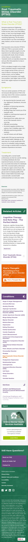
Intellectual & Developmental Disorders (12, 337)
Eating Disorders (8, 327)
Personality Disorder (9, 351)
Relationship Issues (9, 362)
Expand (5, 406)
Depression (6, 325)
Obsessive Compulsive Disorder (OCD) (13, 341)
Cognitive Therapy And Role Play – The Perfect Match (13, 219)
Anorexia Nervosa (8, 304)
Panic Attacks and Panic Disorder (14, 348)
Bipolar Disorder (8, 320)
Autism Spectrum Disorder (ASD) (14, 315)
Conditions (6, 7)
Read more (7, 248)
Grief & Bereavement (10, 334)
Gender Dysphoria (9, 332)
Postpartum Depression (11, 360)
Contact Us (6, 465)
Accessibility (5, 480)
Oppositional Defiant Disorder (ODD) (13, 345)
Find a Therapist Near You (14, 280)
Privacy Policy (5, 474)
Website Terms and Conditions (10, 477)
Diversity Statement (7, 485)
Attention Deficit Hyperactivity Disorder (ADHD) (13, 311)
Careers (4, 482)
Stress (5, 376)
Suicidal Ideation (8, 378)
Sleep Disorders (8, 373)
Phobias (5, 353)
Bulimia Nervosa (8, 322)
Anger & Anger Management (12, 301)
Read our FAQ (7, 457)
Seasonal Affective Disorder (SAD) (12, 367)
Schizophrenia (7, 364)
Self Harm (6, 371)
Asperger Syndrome (9, 309)
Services (6, 385)
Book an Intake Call (9, 461)
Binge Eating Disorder (10, 317)
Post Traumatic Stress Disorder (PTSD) (13, 356)
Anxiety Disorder (8, 306)
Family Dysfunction (9, 329)
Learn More (14, 438)
